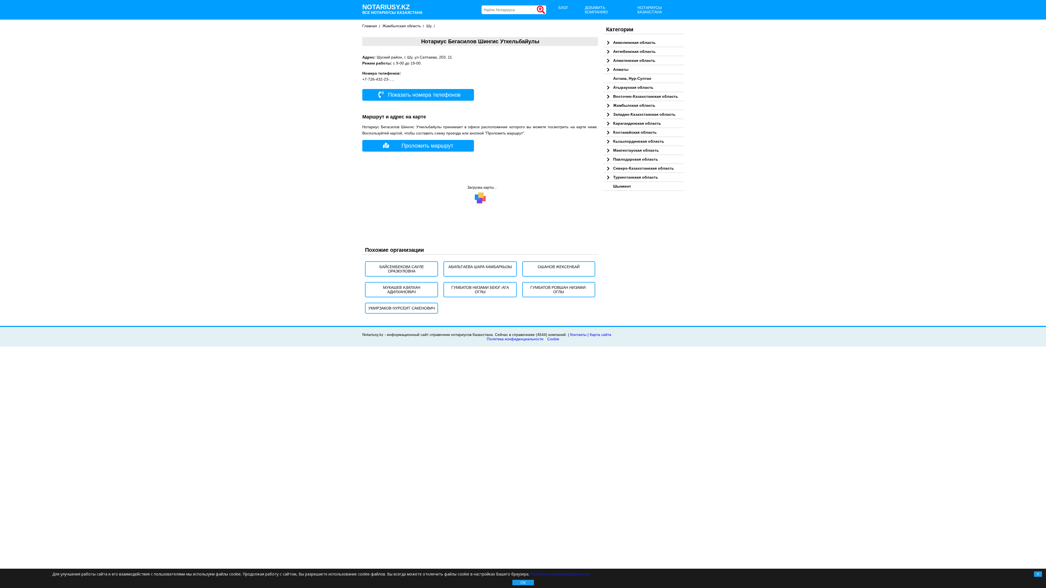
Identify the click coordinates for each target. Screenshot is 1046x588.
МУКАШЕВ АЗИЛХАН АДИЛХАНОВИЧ (401, 289)
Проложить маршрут (427, 146)
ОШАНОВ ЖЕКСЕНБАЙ (559, 267)
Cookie (553, 339)
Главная (369, 26)
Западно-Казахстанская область (644, 114)
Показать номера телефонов (423, 95)
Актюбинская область (634, 51)
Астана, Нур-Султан (632, 78)
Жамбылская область (401, 26)
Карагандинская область (637, 123)
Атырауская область (633, 87)
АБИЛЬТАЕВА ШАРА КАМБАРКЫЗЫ (480, 267)
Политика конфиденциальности (515, 339)
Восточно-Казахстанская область (645, 96)
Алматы (620, 69)
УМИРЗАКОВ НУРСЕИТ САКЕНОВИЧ (401, 308)
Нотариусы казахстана (649, 9)
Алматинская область (634, 60)
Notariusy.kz (392, 9)
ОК (523, 582)
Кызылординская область (638, 141)
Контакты (578, 334)
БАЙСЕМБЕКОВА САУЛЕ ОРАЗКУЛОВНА (401, 269)
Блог (563, 7)
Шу (429, 26)
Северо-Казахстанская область (643, 168)
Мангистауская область (636, 150)
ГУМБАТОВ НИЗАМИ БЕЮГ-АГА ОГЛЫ (480, 289)
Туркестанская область (635, 177)
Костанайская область (635, 132)
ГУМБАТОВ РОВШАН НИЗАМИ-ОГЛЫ (558, 289)
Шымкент (622, 186)
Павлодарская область (635, 159)
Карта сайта (600, 334)
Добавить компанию (596, 9)
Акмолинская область (634, 42)
